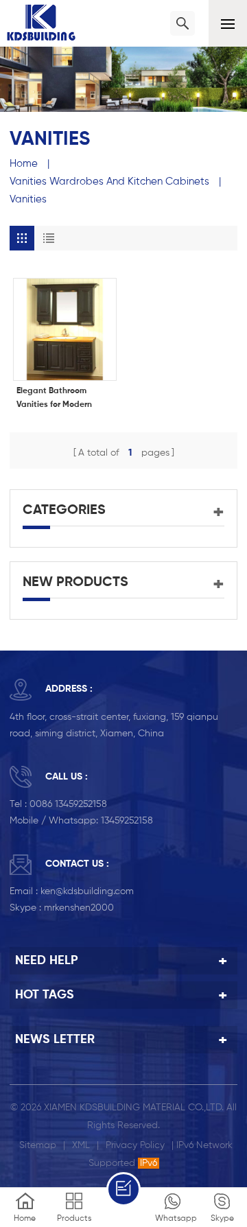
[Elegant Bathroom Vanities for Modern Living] (65, 330)
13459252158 (127, 821)
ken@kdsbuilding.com (87, 891)
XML (81, 1145)
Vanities (28, 199)
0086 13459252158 (68, 804)
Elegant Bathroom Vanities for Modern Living (54, 399)
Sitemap (37, 1145)
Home (24, 164)
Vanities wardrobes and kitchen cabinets (109, 181)
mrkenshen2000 (79, 908)
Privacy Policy (135, 1145)
